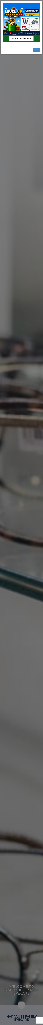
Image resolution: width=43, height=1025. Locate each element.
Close (36, 50)
